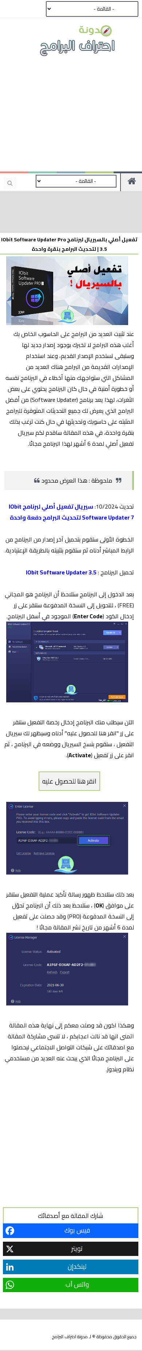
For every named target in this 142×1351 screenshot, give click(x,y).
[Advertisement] (71, 117)
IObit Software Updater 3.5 (61, 572)
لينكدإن (77, 1266)
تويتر (77, 1248)
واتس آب (77, 1284)
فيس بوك (77, 1230)
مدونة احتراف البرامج (70, 1336)
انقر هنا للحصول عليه (69, 781)
